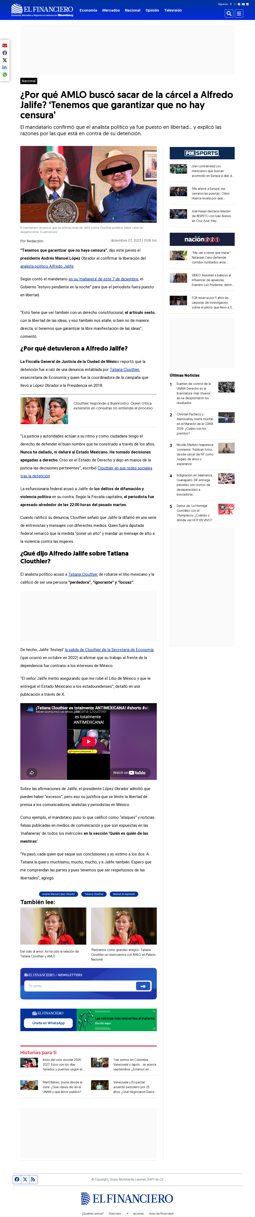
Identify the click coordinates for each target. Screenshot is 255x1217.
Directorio (115, 1214)
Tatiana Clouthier (124, 369)
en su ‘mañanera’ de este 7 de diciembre (103, 279)
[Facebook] (232, 4)
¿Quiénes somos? (93, 1214)
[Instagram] (240, 4)
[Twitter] (236, 4)
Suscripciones (135, 1214)
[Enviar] (143, 986)
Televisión (173, 10)
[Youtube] (244, 4)
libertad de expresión (124, 894)
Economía (88, 10)
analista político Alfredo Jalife (47, 266)
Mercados (111, 10)
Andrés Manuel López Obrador (58, 894)
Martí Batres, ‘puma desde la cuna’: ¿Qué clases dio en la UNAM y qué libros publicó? (62, 1087)
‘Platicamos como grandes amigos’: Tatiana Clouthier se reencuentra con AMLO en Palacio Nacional (123, 955)
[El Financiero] (42, 10)
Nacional (132, 10)
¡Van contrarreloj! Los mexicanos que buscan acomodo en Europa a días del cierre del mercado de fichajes (213, 176)
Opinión (152, 10)
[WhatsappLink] (88, 1019)
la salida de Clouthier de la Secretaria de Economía (109, 649)
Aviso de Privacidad (161, 1214)
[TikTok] (248, 4)
